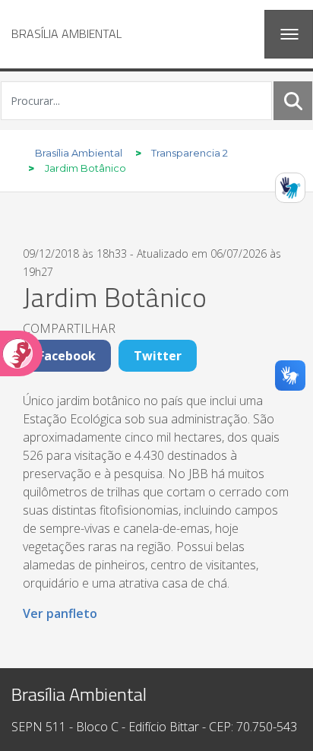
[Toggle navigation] (288, 34)
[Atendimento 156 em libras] (290, 187)
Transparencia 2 (189, 153)
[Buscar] (293, 100)
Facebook (67, 355)
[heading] (66, 34)
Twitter (158, 355)
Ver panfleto (60, 613)
